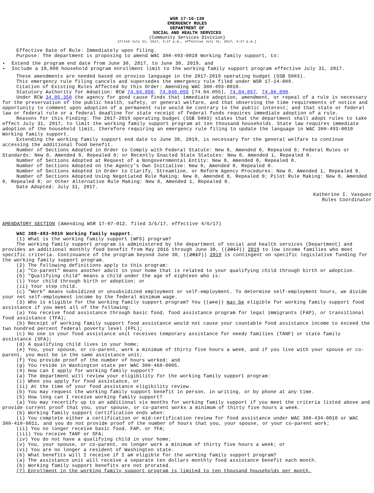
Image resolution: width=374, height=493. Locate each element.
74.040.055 (174, 92)
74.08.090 (275, 92)
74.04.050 (140, 92)
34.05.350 (59, 97)
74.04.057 (243, 92)
